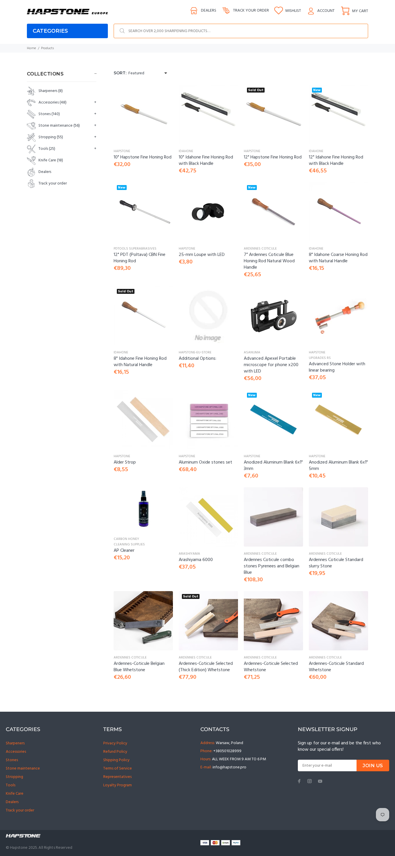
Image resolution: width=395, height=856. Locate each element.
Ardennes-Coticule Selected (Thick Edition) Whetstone (206, 667)
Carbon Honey (126, 539)
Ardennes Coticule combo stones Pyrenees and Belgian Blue (271, 566)
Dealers (208, 10)
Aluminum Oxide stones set (205, 462)
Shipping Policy (116, 760)
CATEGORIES (50, 31)
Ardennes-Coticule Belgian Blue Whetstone (139, 667)
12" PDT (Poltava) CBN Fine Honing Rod (139, 258)
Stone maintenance (59, 125)
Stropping (50, 137)
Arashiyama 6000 (196, 560)
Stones (49, 114)
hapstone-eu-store (195, 352)
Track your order (251, 10)
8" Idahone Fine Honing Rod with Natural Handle (140, 362)
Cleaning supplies (129, 544)
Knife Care (50, 160)
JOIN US (373, 765)
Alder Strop (125, 462)
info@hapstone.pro (229, 767)
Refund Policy (115, 751)
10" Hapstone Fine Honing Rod (142, 157)
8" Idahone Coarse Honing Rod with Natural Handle (338, 258)
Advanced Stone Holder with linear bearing (337, 367)
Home (31, 48)
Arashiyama (189, 554)
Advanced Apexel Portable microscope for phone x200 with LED (271, 365)
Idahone (186, 151)
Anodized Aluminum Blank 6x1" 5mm (338, 466)
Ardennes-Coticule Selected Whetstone (271, 667)
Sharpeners (50, 91)
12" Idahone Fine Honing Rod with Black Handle (336, 160)
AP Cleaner (124, 550)
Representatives (117, 777)
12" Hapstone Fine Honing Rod (273, 157)
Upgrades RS (320, 358)
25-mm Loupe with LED (202, 255)
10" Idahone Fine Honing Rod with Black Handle (206, 160)
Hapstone (122, 151)
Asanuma (252, 352)
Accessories (52, 102)
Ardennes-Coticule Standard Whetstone (336, 667)
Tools (46, 148)
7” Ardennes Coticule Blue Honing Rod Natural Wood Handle (269, 261)
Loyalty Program (117, 785)
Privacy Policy (115, 743)
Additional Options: (197, 358)
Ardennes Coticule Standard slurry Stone (336, 563)
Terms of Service (117, 768)
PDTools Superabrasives (135, 249)
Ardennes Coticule (260, 249)
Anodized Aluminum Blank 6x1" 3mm (273, 466)
